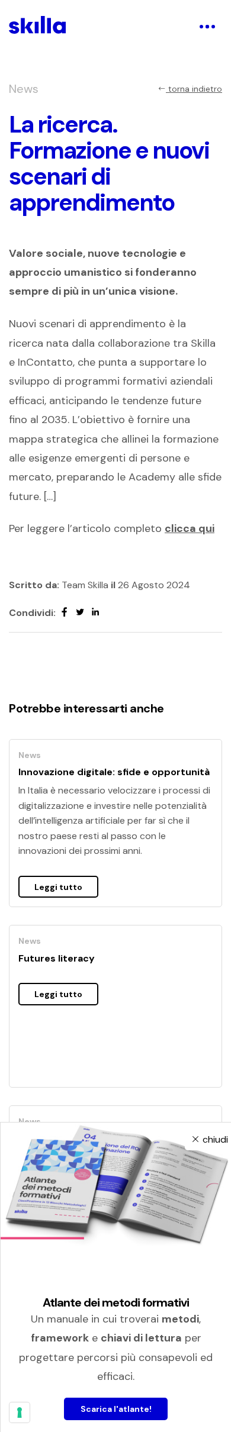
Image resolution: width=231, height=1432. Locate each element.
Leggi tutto (58, 887)
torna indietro (194, 88)
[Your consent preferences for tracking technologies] (19, 1412)
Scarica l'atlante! (116, 1409)
